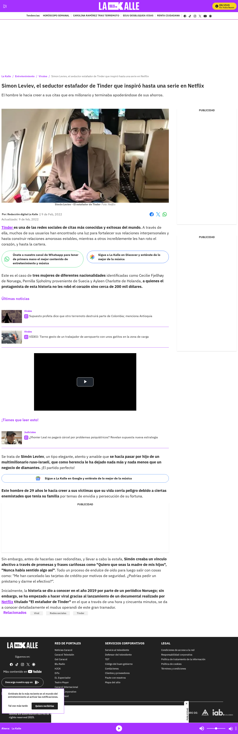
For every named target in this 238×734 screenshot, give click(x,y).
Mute (202, 728)
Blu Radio (60, 664)
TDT (107, 659)
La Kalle (6, 76)
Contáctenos (112, 669)
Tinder (7, 227)
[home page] (119, 6)
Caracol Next (62, 696)
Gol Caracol (61, 659)
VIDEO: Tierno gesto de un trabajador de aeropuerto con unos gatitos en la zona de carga (89, 336)
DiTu (57, 673)
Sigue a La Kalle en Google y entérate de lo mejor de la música (88, 478)
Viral (36, 613)
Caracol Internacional (66, 687)
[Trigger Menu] (4, 6)
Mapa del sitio (112, 682)
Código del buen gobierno (119, 664)
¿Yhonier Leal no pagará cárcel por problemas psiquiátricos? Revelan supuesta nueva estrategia (93, 437)
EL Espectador (63, 678)
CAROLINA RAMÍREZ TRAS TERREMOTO (96, 15)
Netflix (7, 601)
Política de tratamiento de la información (183, 659)
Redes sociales (58, 613)
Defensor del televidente (118, 655)
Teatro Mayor (62, 682)
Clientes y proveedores (117, 673)
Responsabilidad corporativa (176, 655)
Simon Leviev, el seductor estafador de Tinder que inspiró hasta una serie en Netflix (100, 76)
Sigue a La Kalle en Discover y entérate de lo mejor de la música (129, 257)
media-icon (119, 728)
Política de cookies (171, 664)
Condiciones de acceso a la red (177, 650)
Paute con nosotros (115, 678)
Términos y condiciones (173, 669)
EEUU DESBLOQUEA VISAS (138, 15)
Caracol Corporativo (65, 692)
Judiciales (30, 432)
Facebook (151, 216)
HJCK (58, 669)
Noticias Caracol (63, 650)
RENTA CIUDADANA (168, 15)
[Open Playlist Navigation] (236, 728)
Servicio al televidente (117, 650)
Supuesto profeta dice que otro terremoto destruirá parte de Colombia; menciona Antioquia (90, 316)
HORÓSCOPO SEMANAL (56, 15)
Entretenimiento (25, 76)
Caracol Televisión (64, 655)
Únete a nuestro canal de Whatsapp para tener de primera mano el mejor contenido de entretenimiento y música (45, 259)
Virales (43, 76)
